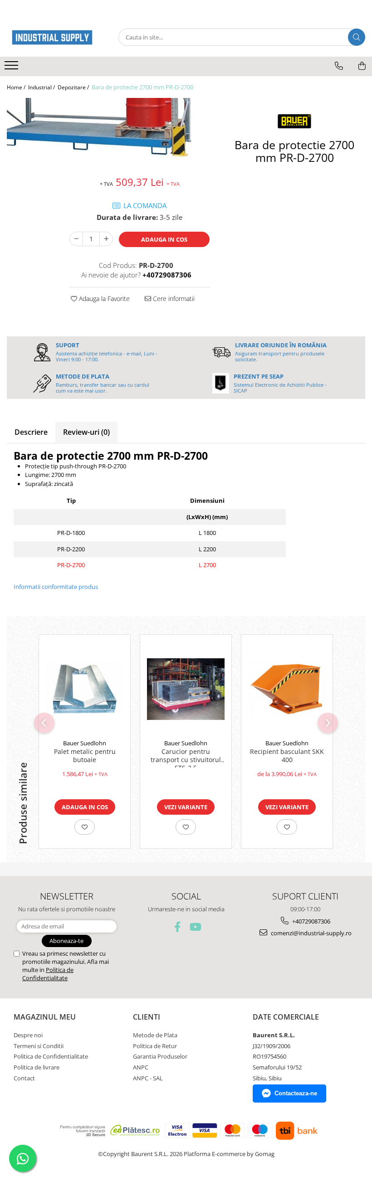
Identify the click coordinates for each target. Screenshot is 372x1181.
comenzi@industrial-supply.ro (310, 933)
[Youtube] (195, 927)
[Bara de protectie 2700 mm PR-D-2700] (108, 132)
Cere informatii (173, 298)
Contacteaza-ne (295, 1093)
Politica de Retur (155, 1046)
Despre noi (28, 1035)
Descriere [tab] (31, 432)
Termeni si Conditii (39, 1046)
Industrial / (42, 87)
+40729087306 (310, 921)
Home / (17, 87)
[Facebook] (178, 927)
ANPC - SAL (148, 1078)
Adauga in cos (164, 239)
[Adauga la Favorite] (84, 827)
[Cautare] (356, 37)
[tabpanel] (108, 132)
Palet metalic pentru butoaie (85, 756)
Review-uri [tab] (86, 432)
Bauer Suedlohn (84, 743)
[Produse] (12, 68)
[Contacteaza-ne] (338, 66)
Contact (24, 1078)
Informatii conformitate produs (56, 587)
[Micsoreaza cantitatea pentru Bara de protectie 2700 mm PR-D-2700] (76, 239)
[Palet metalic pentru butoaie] (84, 689)
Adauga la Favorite (103, 298)
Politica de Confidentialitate (47, 974)
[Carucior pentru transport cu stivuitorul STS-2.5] (186, 689)
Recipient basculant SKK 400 (287, 756)
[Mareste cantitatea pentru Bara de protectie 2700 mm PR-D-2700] (106, 239)
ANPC (140, 1067)
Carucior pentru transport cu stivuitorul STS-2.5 (186, 758)
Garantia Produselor (160, 1056)
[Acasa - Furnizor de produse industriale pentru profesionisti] (52, 37)
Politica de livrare (36, 1067)
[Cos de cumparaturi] (362, 66)
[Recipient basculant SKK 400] (287, 689)
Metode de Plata (155, 1035)
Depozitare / (74, 87)
